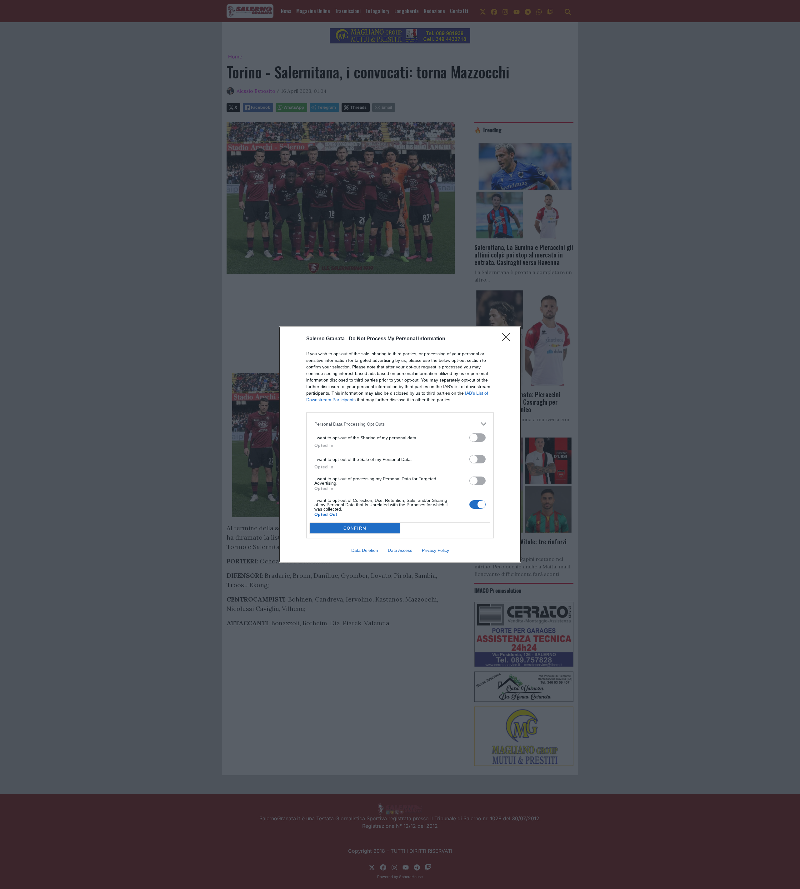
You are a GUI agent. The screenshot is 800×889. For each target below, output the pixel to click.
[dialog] (400, 444)
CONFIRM (355, 528)
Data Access (400, 550)
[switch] (477, 437)
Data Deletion (364, 550)
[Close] (508, 339)
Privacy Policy (435, 550)
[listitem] (400, 424)
